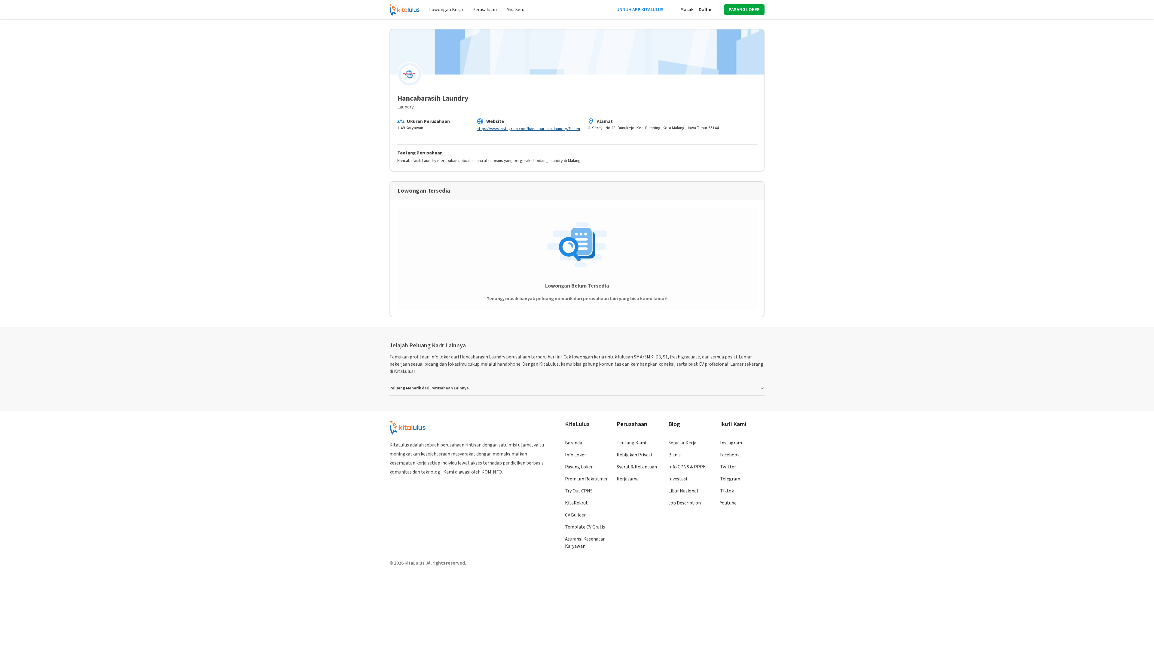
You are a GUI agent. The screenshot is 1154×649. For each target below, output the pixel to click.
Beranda (573, 443)
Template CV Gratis (585, 527)
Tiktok (727, 491)
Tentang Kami (631, 443)
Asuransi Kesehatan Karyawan (585, 543)
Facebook (730, 455)
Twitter (728, 467)
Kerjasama (628, 479)
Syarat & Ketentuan (637, 467)
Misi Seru (515, 9)
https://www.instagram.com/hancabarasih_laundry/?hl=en (528, 129)
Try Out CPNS (579, 491)
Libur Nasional (683, 491)
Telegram (730, 479)
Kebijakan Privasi (634, 455)
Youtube (728, 503)
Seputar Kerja (682, 443)
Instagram (731, 443)
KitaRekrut (576, 503)
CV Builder (575, 515)
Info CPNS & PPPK (687, 467)
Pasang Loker (579, 467)
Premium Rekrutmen (587, 479)
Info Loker (575, 455)
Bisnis (674, 455)
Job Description (684, 503)
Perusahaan (484, 9)
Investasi (677, 479)
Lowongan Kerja (446, 9)
